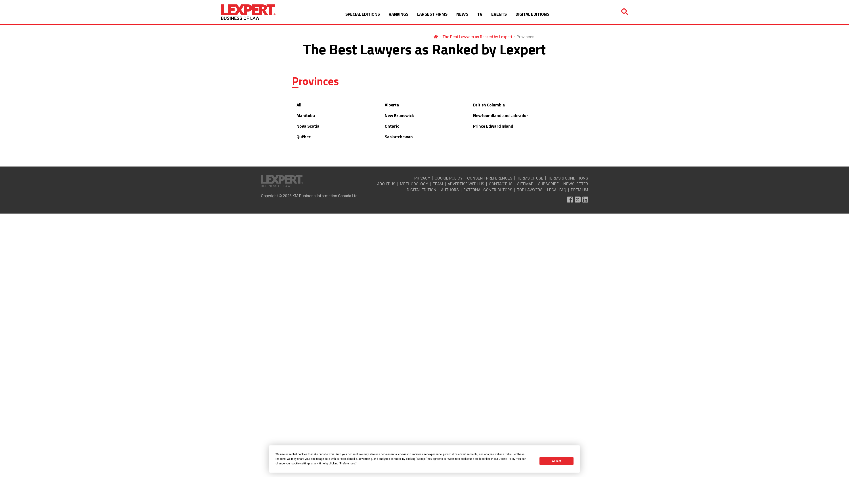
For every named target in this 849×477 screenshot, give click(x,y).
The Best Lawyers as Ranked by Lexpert (477, 36)
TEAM (438, 184)
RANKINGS (398, 14)
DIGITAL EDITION (421, 189)
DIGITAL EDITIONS (532, 14)
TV (479, 14)
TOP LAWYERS (530, 189)
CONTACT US (500, 184)
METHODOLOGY (414, 184)
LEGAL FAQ (556, 189)
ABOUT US (386, 184)
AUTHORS (450, 189)
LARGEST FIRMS (432, 14)
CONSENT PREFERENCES (489, 178)
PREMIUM (579, 189)
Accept (556, 461)
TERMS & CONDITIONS (568, 178)
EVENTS (499, 14)
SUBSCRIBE (548, 184)
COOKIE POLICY (449, 178)
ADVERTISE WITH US (466, 184)
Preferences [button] (347, 463)
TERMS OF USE (530, 178)
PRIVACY (422, 178)
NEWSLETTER (575, 184)
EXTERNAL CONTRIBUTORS (487, 189)
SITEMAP (525, 184)
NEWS (462, 14)
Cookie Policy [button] (507, 458)
